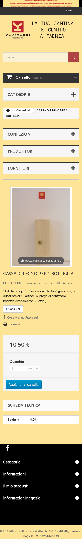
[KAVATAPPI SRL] (41, 29)
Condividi (13, 309)
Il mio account (15, 486)
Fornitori (18, 168)
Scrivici (69, 10)
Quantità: (17, 361)
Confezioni (23, 110)
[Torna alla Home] (8, 110)
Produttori (20, 151)
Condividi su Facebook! (23, 317)
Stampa (15, 324)
